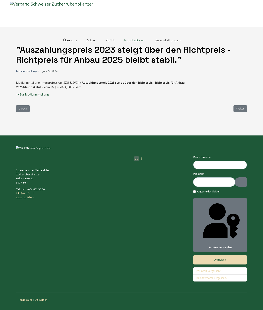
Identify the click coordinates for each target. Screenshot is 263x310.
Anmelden (220, 259)
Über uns (70, 40)
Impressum (25, 299)
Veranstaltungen (168, 40)
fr (142, 158)
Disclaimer (41, 299)
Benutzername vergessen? (211, 278)
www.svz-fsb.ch (25, 197)
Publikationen (134, 40)
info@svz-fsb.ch (25, 193)
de (136, 158)
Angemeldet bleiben (208, 191)
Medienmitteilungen (27, 71)
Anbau (91, 40)
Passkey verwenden (220, 247)
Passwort (198, 173)
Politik (110, 40)
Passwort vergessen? (208, 271)
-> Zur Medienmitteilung (32, 94)
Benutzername (202, 157)
